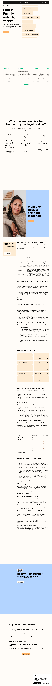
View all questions (26, 654)
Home (4, 5)
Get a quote (6, 31)
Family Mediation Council (39, 294)
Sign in (46, 2)
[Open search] (42, 3)
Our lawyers (11, 2)
